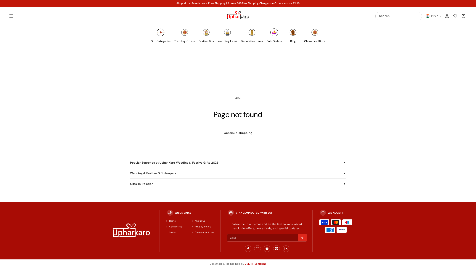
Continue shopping (238, 133)
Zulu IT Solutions (255, 263)
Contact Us (175, 226)
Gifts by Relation (238, 184)
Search (173, 232)
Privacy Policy (203, 226)
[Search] (418, 16)
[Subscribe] (302, 237)
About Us (200, 220)
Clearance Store (204, 232)
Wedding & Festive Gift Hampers (238, 173)
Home (172, 220)
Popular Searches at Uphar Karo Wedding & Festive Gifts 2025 (238, 163)
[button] (11, 16)
